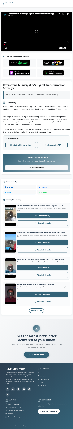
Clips (41, 382)
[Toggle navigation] (70, 4)
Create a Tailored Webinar (16, 410)
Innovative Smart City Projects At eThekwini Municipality (36, 284)
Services (10, 413)
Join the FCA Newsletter (21, 145)
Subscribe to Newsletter (49, 411)
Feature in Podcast (13, 404)
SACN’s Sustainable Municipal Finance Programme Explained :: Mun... (40, 206)
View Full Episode (44, 223)
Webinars (43, 376)
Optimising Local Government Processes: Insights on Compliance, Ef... (41, 259)
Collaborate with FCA (53, 145)
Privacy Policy (55, 426)
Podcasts (42, 373)
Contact (65, 426)
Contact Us (43, 385)
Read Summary (44, 216)
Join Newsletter (38, 167)
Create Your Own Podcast (16, 407)
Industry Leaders (45, 379)
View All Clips (37, 310)
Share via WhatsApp (14, 417)
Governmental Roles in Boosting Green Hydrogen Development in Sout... (41, 232)
